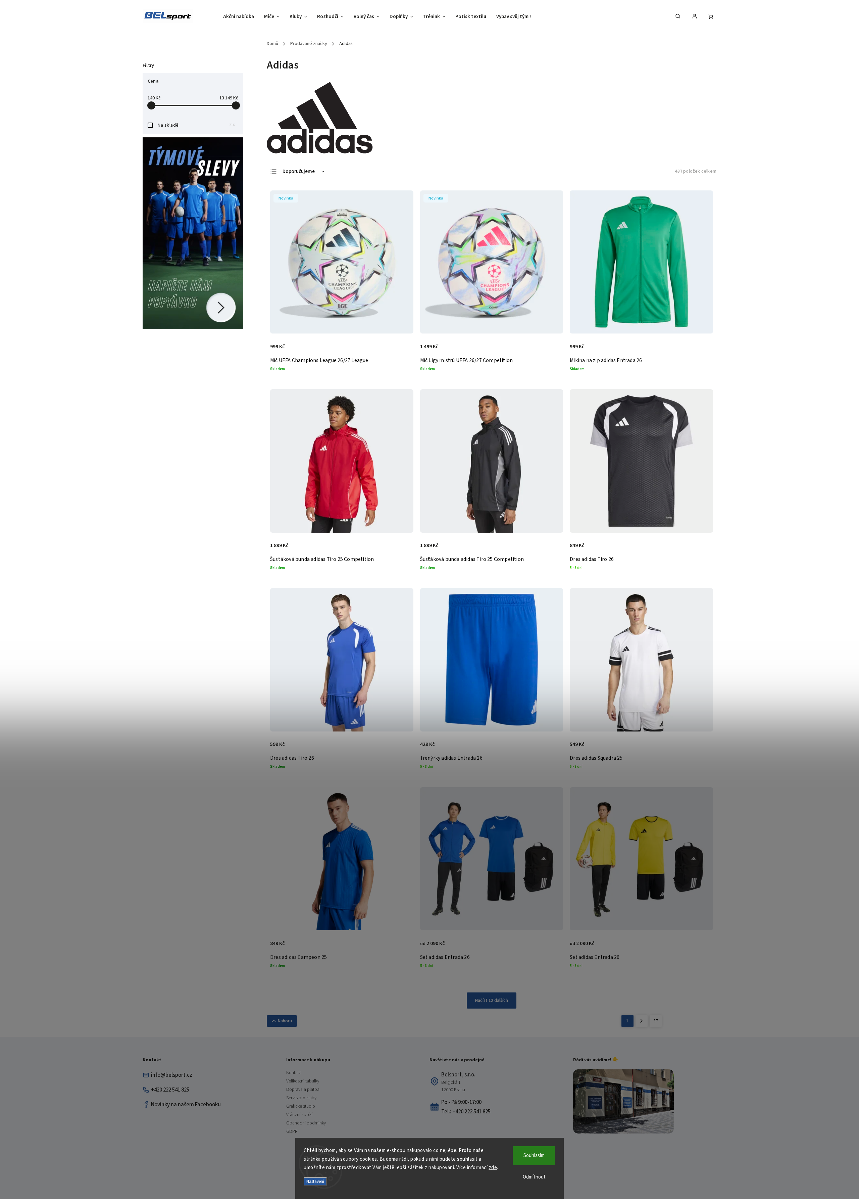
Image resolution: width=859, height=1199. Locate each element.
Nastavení (315, 1181)
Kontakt (293, 1072)
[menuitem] (241, 17)
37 (655, 1021)
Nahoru (285, 1021)
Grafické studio (300, 1106)
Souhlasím (534, 1155)
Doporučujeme (299, 171)
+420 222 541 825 (170, 1090)
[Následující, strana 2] (642, 1021)
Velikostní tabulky (302, 1081)
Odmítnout (534, 1177)
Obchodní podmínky (306, 1123)
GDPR (291, 1131)
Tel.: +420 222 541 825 (466, 1111)
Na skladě (196, 125)
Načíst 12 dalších (491, 1000)
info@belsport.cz (171, 1075)
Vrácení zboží (299, 1114)
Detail (401, 350)
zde (493, 1167)
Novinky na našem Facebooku (186, 1105)
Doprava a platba (302, 1089)
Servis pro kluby (301, 1098)
